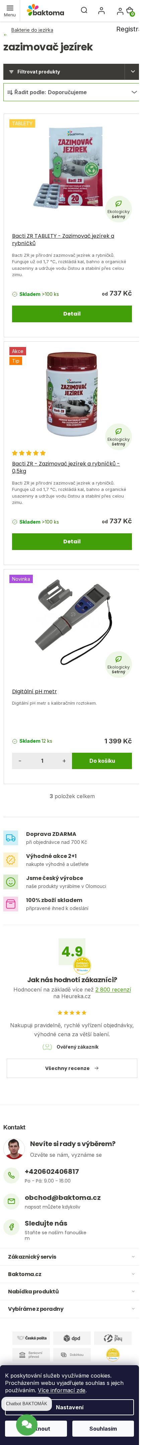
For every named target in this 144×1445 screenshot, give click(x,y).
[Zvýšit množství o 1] (64, 760)
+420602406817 (52, 1171)
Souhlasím (103, 1428)
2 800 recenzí (113, 989)
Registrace (116, 10)
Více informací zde (61, 1390)
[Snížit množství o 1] (20, 760)
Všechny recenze (67, 1068)
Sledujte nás (46, 1223)
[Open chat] (27, 1424)
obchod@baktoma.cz (63, 1198)
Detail (72, 314)
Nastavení (69, 1407)
